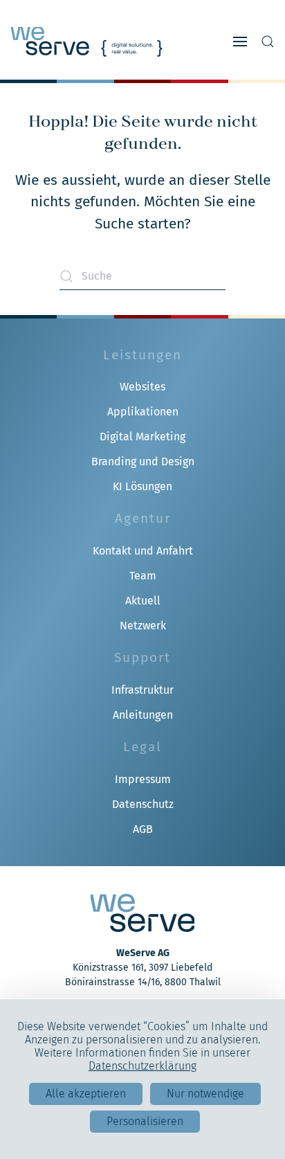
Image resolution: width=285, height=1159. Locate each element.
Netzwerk (143, 625)
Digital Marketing (142, 436)
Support (142, 657)
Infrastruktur (142, 690)
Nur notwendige (205, 1093)
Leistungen (142, 355)
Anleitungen (143, 714)
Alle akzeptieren (86, 1093)
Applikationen (142, 411)
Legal (142, 747)
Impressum (143, 779)
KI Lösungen (142, 486)
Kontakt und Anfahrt (143, 550)
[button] (240, 41)
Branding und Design (142, 461)
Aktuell (142, 600)
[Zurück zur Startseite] (86, 41)
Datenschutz (143, 804)
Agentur (143, 518)
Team (142, 575)
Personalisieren (145, 1121)
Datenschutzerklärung (142, 1065)
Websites (142, 386)
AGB (143, 829)
